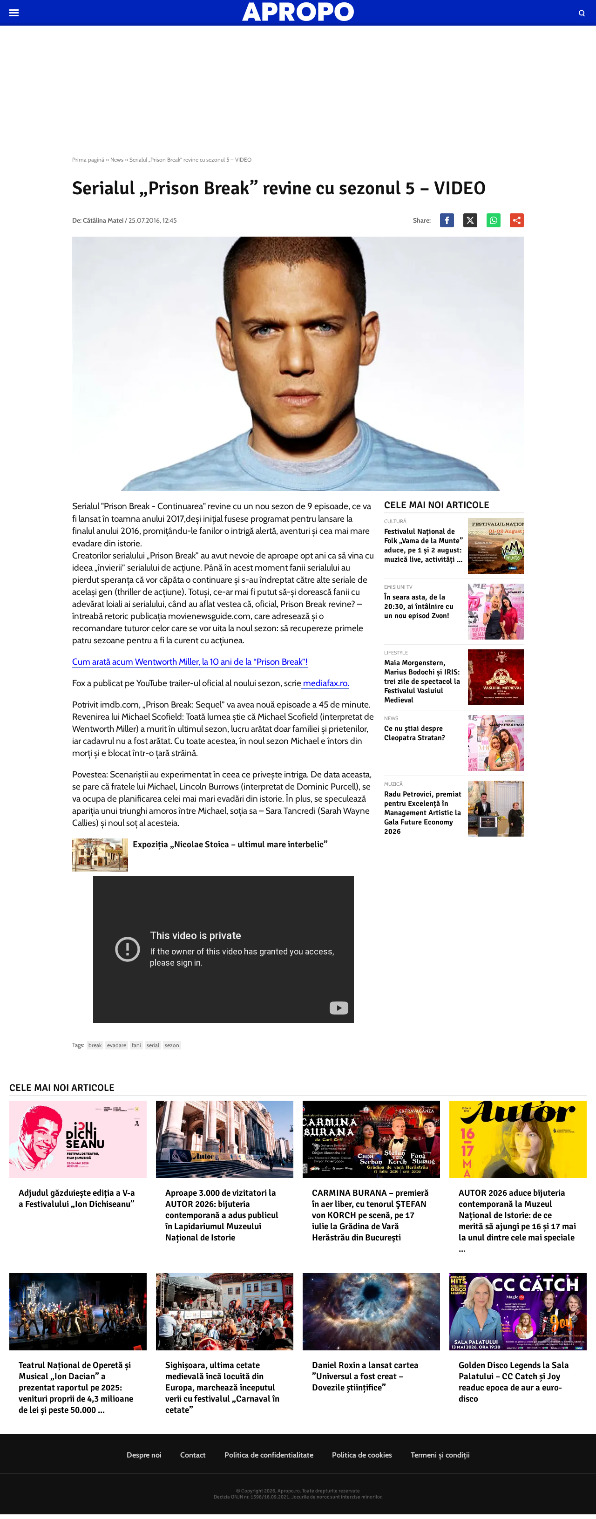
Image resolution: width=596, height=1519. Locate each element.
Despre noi (144, 1455)
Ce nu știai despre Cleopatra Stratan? (414, 733)
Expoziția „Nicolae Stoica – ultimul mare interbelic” (230, 844)
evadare (116, 1045)
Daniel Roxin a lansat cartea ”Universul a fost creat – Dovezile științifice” (365, 1376)
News (116, 159)
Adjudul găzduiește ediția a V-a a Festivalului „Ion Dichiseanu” (77, 1198)
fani (136, 1045)
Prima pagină (88, 159)
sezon (172, 1045)
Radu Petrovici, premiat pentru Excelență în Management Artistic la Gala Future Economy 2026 (422, 813)
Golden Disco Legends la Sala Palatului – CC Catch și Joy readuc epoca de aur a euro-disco (514, 1382)
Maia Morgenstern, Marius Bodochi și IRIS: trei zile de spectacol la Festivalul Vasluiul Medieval (422, 681)
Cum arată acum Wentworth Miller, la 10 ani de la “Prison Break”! (190, 661)
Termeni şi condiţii (440, 1455)
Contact (193, 1455)
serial (153, 1045)
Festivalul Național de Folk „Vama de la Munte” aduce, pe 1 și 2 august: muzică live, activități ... (423, 545)
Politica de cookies (362, 1455)
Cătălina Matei (103, 220)
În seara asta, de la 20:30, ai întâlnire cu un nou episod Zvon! (419, 606)
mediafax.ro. (325, 683)
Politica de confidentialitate (268, 1455)
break (95, 1045)
